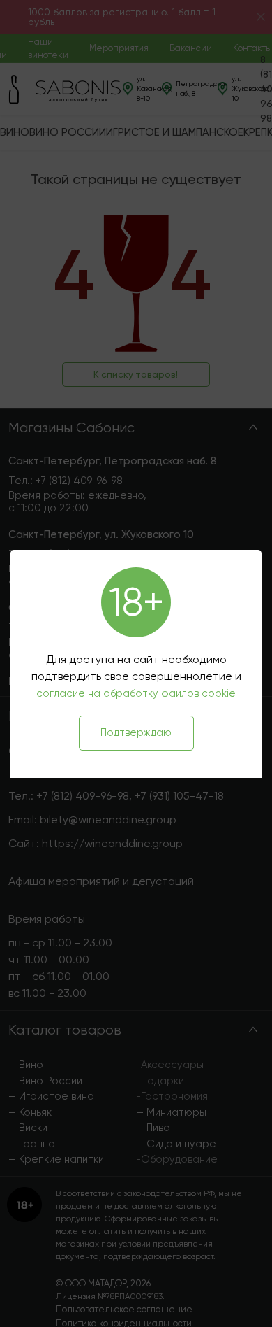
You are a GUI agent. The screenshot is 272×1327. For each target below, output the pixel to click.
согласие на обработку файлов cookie (136, 693)
